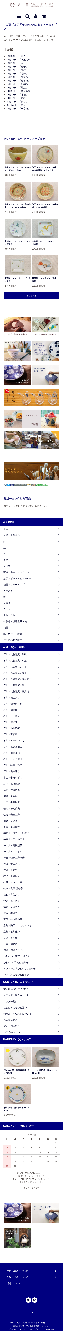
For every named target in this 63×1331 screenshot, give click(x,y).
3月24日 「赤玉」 (17, 105)
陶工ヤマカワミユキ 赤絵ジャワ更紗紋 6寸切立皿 (45, 169)
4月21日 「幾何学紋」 (20, 91)
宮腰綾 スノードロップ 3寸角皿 (17, 279)
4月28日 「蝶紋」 (18, 87)
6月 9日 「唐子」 (18, 66)
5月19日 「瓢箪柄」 (19, 77)
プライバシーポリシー (18, 1329)
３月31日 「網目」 (17, 101)
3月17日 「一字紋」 (19, 108)
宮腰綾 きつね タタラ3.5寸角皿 (44, 242)
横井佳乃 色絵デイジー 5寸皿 (16, 1109)
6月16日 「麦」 (17, 63)
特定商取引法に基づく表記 (37, 1326)
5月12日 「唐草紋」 (19, 80)
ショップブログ (35, 1329)
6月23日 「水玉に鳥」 (20, 59)
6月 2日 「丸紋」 (18, 70)
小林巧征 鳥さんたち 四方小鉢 (45, 1071)
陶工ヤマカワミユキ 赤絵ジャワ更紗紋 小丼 (18, 169)
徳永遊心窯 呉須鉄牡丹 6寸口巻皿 (16, 1071)
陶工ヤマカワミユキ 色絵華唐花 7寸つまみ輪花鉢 (18, 206)
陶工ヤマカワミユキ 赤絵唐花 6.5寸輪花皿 (45, 206)
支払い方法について (25, 1323)
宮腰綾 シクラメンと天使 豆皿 (45, 279)
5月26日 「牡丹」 (18, 73)
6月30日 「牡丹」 (18, 56)
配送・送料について (44, 1323)
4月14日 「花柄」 (18, 94)
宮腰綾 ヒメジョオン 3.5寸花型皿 (17, 242)
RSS (46, 1329)
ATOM (51, 1329)
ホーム (12, 1323)
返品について (18, 1326)
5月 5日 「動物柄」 (19, 84)
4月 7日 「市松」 (18, 98)
